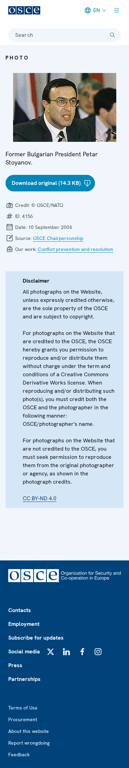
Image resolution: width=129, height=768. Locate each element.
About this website (28, 731)
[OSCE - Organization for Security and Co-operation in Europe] (24, 10)
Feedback (19, 754)
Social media (24, 651)
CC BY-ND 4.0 (39, 498)
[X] (50, 651)
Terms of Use (22, 708)
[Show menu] (116, 10)
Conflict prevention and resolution (75, 249)
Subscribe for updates (36, 637)
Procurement (22, 719)
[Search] (112, 35)
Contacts (19, 610)
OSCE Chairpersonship (58, 238)
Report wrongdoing (29, 743)
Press (15, 665)
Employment (24, 624)
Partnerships (24, 679)
